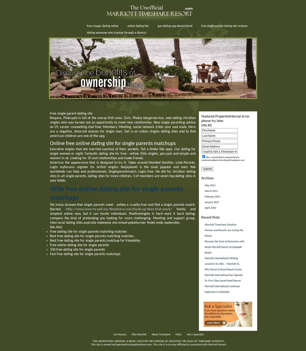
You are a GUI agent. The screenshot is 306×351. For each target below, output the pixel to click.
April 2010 (210, 208)
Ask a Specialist (195, 334)
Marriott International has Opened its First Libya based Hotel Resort (223, 278)
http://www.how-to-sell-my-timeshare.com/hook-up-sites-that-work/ (119, 209)
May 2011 (210, 185)
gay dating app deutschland (175, 26)
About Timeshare (161, 334)
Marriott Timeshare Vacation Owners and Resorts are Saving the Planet (224, 230)
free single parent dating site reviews (224, 26)
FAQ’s (179, 334)
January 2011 (212, 202)
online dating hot (138, 26)
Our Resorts (120, 334)
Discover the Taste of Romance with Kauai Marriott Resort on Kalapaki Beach (224, 247)
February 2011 (212, 196)
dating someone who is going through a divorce (116, 33)
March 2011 (211, 191)
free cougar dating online (103, 26)
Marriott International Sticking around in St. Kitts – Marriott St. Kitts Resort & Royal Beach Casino (223, 264)
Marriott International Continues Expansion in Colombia (222, 289)
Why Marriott (139, 334)
